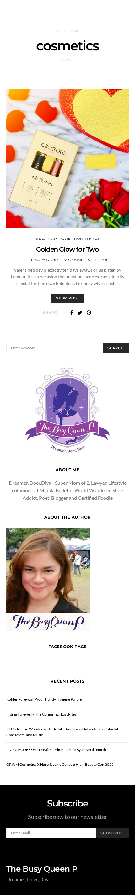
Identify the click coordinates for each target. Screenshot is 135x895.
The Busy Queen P (41, 869)
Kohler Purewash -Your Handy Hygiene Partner (44, 699)
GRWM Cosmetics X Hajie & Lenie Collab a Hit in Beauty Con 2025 (60, 764)
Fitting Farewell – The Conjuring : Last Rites (41, 714)
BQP (104, 260)
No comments (77, 260)
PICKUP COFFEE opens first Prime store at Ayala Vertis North (56, 749)
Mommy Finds (86, 239)
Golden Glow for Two (67, 249)
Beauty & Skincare (52, 239)
